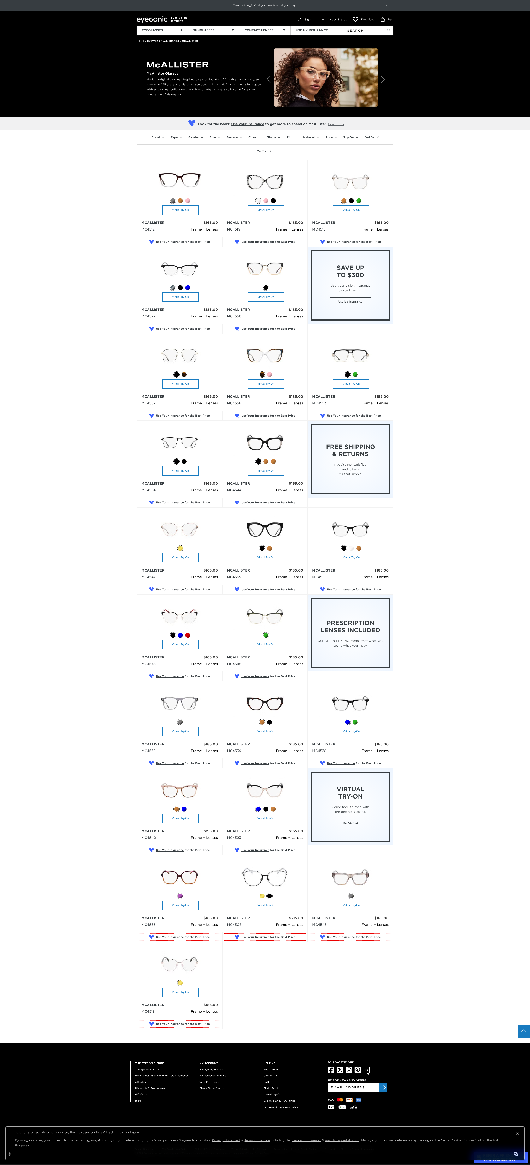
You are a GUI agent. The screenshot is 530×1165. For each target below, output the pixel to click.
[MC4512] (179, 182)
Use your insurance (247, 124)
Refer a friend (255, 5)
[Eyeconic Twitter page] (340, 1072)
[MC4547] (179, 530)
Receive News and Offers (346, 1080)
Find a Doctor (272, 1088)
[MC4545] (179, 617)
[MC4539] (265, 704)
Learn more (336, 124)
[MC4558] (179, 704)
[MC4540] (179, 791)
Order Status (337, 19)
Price (329, 137)
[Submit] (384, 1087)
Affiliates (140, 1082)
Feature (232, 137)
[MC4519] (265, 182)
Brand (155, 137)
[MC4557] (179, 356)
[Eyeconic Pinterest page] (357, 1072)
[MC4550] (265, 269)
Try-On (348, 137)
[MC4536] (179, 877)
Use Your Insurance (170, 241)
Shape (271, 137)
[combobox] (360, 30)
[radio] (173, 201)
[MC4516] (350, 182)
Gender (193, 137)
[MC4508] (265, 877)
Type (174, 137)
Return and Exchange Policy (281, 1107)
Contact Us (270, 1075)
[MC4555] (265, 530)
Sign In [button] (309, 19)
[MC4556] (265, 356)
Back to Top (524, 1031)
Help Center (271, 1069)
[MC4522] (350, 530)
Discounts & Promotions (150, 1088)
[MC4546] (265, 617)
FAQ (266, 1082)
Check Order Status (211, 1088)
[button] (363, 19)
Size (213, 137)
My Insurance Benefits (212, 1075)
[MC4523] (265, 791)
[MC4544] (265, 443)
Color (252, 137)
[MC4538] (350, 704)
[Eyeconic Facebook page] (331, 1072)
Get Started (350, 823)
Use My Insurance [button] (350, 301)
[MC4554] (179, 443)
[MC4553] (350, 356)
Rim (289, 137)
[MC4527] (179, 269)
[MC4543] (350, 877)
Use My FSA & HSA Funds (279, 1100)
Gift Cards (141, 1094)
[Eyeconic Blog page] (367, 1073)
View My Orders (209, 1082)
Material (309, 137)
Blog (138, 1100)
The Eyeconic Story (147, 1069)
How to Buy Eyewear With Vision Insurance (162, 1075)
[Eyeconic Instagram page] (349, 1072)
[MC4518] (179, 964)
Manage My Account (211, 1069)
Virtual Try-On (180, 209)
